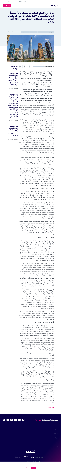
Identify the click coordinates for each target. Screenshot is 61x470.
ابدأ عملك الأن (7, 5)
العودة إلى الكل (48, 407)
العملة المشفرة (25, 32)
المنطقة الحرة (33, 32)
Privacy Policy (9, 463)
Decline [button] (27, 467)
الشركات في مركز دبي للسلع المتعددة (46, 32)
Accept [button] (33, 467)
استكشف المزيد (38, 457)
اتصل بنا (38, 420)
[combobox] (6, 1)
